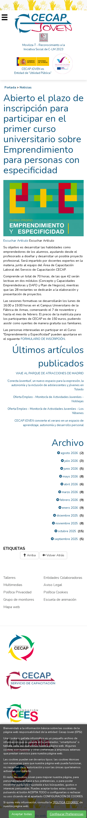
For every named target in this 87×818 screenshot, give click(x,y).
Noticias (25, 88)
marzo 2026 (69, 492)
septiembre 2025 (66, 539)
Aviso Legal (53, 584)
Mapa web (11, 607)
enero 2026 (69, 508)
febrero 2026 (68, 500)
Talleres (9, 577)
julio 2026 (71, 461)
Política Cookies (56, 592)
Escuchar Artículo (15, 240)
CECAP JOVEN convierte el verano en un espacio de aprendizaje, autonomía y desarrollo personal (49, 423)
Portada (10, 88)
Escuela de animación (60, 599)
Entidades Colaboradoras (63, 577)
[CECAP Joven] (43, 23)
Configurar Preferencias (66, 814)
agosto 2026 (69, 453)
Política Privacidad (17, 592)
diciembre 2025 (67, 516)
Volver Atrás (55, 555)
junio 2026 (70, 469)
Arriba (31, 555)
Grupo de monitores (18, 599)
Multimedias (12, 584)
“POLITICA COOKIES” (65, 802)
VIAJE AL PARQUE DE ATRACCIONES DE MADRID (50, 373)
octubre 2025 (66, 531)
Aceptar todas (22, 814)
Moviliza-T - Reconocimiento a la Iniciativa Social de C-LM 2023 (43, 47)
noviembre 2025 (66, 523)
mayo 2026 (70, 477)
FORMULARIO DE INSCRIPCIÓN (43, 339)
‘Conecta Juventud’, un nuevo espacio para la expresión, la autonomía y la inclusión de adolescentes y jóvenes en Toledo (45, 385)
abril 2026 (70, 484)
